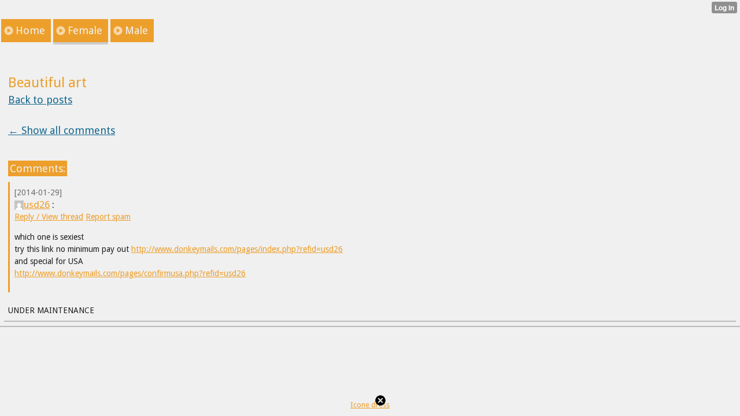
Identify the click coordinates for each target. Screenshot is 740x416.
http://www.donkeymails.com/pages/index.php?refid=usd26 (237, 249)
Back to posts (40, 100)
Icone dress (370, 404)
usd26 (37, 204)
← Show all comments (61, 130)
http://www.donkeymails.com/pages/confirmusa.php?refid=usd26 (130, 273)
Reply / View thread (48, 216)
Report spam (108, 216)
